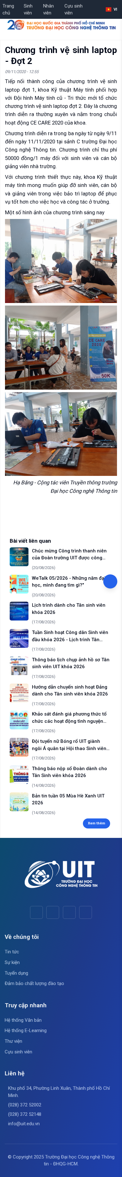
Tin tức (12, 952)
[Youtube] (52, 912)
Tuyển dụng (16, 973)
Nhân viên (48, 9)
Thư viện (13, 1041)
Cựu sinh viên (73, 9)
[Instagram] (69, 912)
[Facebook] (36, 912)
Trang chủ (8, 9)
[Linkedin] (85, 912)
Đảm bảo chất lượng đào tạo (34, 983)
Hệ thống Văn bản (23, 1020)
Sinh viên (28, 9)
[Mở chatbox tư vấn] (110, 581)
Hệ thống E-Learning (26, 1030)
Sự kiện (12, 962)
